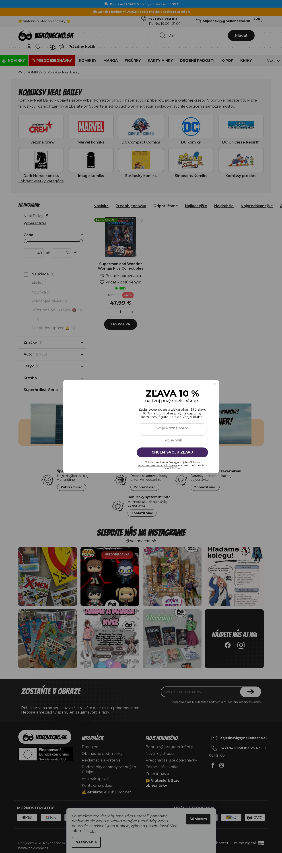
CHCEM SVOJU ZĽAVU (172, 452)
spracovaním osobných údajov (157, 465)
